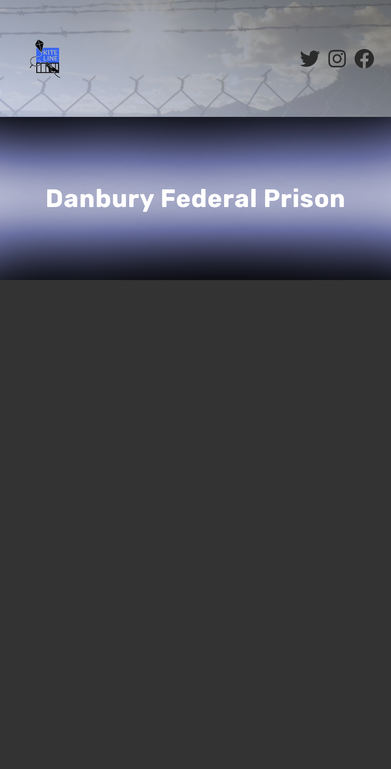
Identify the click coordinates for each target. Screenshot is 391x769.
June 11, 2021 (44, 383)
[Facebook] (364, 59)
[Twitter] (310, 59)
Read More (42, 585)
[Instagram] (337, 59)
